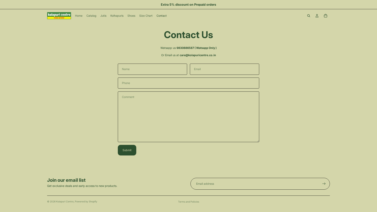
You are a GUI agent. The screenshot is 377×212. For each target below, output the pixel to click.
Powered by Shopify (86, 201)
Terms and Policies (188, 201)
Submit (127, 150)
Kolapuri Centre (65, 201)
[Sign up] (324, 184)
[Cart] (325, 15)
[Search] (308, 15)
